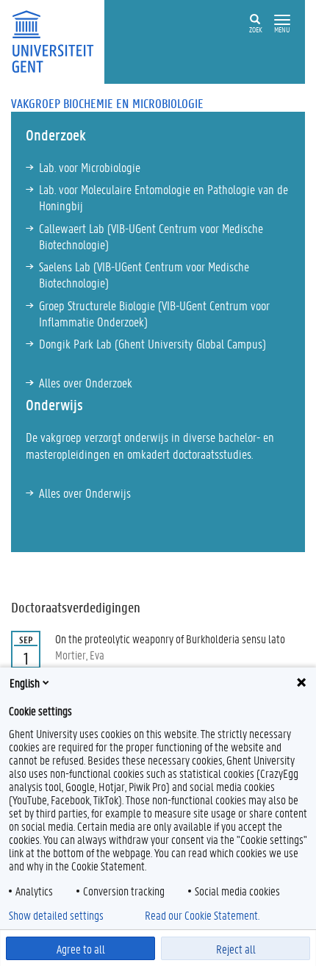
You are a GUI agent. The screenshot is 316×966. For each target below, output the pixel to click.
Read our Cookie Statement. (202, 915)
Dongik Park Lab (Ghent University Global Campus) (152, 343)
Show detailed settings (56, 915)
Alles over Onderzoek (85, 382)
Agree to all (81, 948)
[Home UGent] (57, 40)
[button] (282, 20)
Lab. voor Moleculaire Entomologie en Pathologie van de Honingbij (163, 197)
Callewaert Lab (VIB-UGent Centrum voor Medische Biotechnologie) (151, 236)
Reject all (236, 948)
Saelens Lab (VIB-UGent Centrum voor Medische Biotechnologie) (144, 274)
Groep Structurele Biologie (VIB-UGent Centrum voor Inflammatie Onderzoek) (154, 313)
